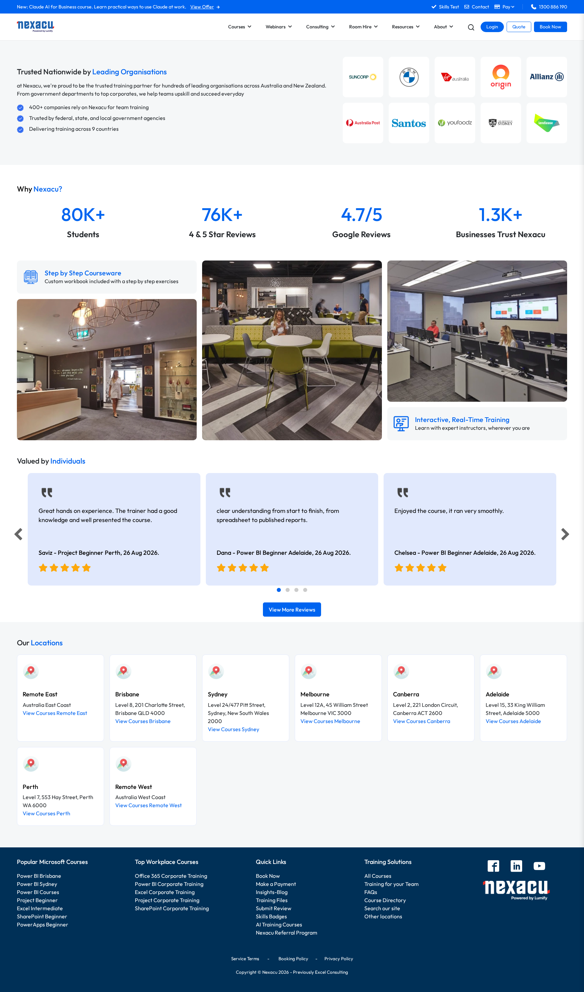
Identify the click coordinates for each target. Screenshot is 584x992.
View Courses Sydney (233, 729)
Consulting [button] (317, 27)
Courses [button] (236, 27)
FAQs (370, 892)
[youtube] (539, 866)
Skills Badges (271, 916)
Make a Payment (276, 884)
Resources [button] (402, 27)
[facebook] (493, 866)
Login (492, 27)
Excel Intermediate (40, 908)
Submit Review (273, 908)
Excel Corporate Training (165, 892)
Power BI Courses (38, 892)
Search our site (382, 908)
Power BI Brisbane (39, 875)
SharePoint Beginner (42, 916)
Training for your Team (391, 884)
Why (39, 189)
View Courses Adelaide (513, 721)
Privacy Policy (338, 958)
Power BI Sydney (37, 884)
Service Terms (245, 958)
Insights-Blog (272, 892)
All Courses (377, 875)
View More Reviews (292, 609)
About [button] (440, 27)
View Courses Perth (46, 813)
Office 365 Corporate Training (171, 875)
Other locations (383, 916)
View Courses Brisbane (143, 721)
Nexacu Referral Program (286, 932)
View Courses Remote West (148, 805)
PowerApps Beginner (42, 924)
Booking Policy (293, 958)
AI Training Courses (279, 924)
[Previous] (16, 536)
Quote (519, 27)
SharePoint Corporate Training (172, 908)
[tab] (279, 590)
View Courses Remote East (55, 713)
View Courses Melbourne (330, 721)
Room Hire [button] (360, 27)
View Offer (202, 7)
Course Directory (385, 900)
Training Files (272, 900)
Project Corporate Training (167, 900)
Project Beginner (37, 900)
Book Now (550, 27)
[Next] (566, 536)
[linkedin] (516, 866)
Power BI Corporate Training (169, 884)
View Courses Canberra (421, 721)
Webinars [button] (276, 27)
